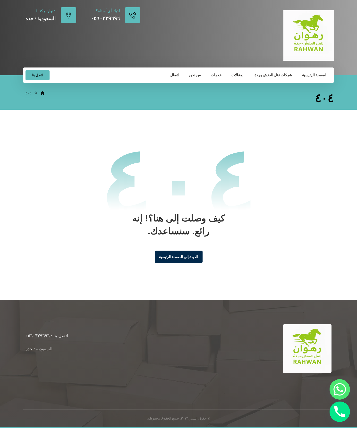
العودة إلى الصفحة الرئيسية (178, 256)
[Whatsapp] (340, 389)
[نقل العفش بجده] (308, 35)
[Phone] (340, 412)
